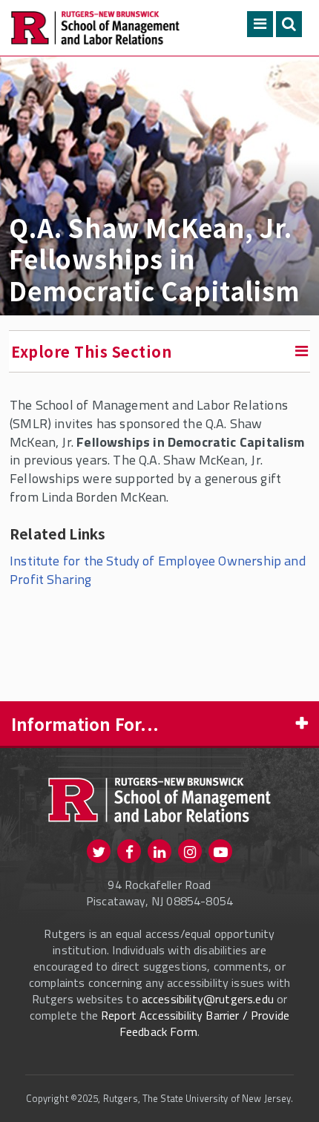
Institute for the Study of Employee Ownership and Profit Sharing (158, 570)
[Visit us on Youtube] (220, 851)
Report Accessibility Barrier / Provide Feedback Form (195, 1023)
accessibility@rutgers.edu (208, 999)
